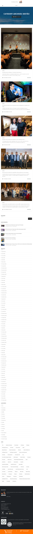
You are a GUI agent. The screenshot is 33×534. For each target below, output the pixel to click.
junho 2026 (3, 255)
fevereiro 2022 (4, 356)
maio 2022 (3, 350)
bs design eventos (5, 447)
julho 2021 (3, 369)
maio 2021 (3, 373)
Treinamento (14, 481)
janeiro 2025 (4, 288)
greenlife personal (13, 464)
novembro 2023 (4, 315)
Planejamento (9, 476)
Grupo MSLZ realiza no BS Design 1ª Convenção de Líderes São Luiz (11, 72)
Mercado (3, 426)
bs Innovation (18, 447)
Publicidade (21, 476)
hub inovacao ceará (5, 466)
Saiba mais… (8, 493)
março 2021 (3, 377)
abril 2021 (3, 375)
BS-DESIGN (15, 226)
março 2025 (3, 284)
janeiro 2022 (4, 358)
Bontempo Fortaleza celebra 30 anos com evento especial (13, 233)
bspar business (4, 449)
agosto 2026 (4, 251)
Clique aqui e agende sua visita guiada (25, 531)
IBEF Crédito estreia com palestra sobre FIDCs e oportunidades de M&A (15, 229)
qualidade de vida (5, 478)
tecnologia (8, 481)
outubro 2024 (4, 294)
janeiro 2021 (4, 381)
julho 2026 (3, 253)
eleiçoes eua (9, 459)
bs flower (11, 447)
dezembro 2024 (4, 290)
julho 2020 (3, 393)
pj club (3, 476)
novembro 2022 (4, 338)
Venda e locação (4, 438)
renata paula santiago (13, 478)
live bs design (10, 471)
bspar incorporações (12, 449)
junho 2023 (3, 325)
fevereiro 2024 (4, 309)
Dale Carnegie (16, 457)
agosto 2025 (4, 276)
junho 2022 (3, 348)
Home (15, 16)
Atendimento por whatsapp (9, 532)
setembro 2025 (4, 274)
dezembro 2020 (4, 383)
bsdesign (27, 445)
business (19, 449)
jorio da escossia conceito (20, 469)
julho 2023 (3, 323)
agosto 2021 (4, 367)
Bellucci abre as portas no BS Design (10, 237)
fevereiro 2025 (4, 286)
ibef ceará (22, 466)
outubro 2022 (4, 340)
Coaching (3, 416)
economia (3, 459)
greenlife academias (5, 464)
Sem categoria (4, 432)
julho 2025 (3, 278)
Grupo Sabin (21, 464)
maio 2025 (3, 280)
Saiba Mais (29, 77)
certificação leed (4, 452)
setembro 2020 (4, 389)
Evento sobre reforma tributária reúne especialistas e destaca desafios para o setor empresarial (15, 172)
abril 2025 (3, 282)
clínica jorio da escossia (23, 452)
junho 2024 (3, 303)
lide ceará (3, 471)
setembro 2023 (4, 319)
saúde (3, 481)
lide (27, 469)
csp (23, 454)
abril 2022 (3, 352)
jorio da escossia (10, 469)
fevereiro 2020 (4, 400)
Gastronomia (4, 420)
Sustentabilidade (4, 436)
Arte (2, 405)
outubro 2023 (4, 317)
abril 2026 (3, 259)
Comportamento (10, 454)
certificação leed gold (13, 452)
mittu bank (21, 471)
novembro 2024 (4, 292)
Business (3, 414)
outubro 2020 (4, 387)
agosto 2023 (4, 321)
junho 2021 (3, 371)
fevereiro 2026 (4, 263)
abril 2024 (3, 307)
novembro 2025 (4, 270)
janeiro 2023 (4, 334)
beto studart (16, 445)
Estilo (26, 459)
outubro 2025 (4, 272)
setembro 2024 (4, 296)
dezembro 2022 (4, 336)
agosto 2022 (4, 344)
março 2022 (3, 354)
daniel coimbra (22, 457)
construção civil (17, 454)
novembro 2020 (4, 385)
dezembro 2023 (4, 313)
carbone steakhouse (27, 449)
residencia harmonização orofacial (24, 478)
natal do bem (28, 471)
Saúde (3, 430)
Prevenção (15, 476)
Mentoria (3, 424)
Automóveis (3, 407)
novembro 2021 (4, 360)
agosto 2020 (4, 391)
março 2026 (3, 261)
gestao (3, 70)
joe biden (3, 469)
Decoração (3, 418)
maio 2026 (3, 257)
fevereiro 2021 (4, 379)
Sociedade (3, 434)
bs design (22, 445)
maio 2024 (3, 305)
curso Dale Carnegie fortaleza (6, 457)
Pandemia (3, 428)
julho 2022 (3, 346)
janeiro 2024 (4, 311)
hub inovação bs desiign (14, 466)
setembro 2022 (4, 342)
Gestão (3, 422)
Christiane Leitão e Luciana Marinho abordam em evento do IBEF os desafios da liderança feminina (15, 204)
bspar (23, 447)
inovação (27, 466)
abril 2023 (3, 327)
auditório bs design (9, 445)
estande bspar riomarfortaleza (18, 459)
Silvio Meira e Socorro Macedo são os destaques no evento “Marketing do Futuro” (13, 139)
